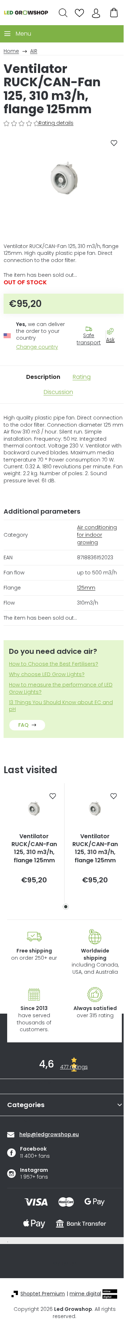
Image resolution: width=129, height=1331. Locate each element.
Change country (37, 347)
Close (114, 352)
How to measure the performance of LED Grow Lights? (61, 688)
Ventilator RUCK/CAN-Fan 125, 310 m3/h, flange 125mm (34, 848)
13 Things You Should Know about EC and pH (61, 706)
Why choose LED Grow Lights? (47, 674)
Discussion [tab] (58, 392)
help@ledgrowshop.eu (49, 1134)
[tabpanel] (34, 843)
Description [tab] (43, 377)
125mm (86, 587)
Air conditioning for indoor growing (97, 535)
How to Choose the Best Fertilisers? (53, 664)
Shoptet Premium (42, 1293)
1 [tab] (66, 907)
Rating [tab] (82, 377)
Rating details (56, 123)
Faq (23, 725)
